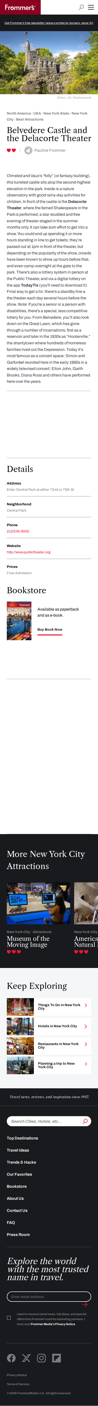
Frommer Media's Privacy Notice (53, 1324)
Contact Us (17, 1210)
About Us (15, 1198)
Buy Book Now (49, 629)
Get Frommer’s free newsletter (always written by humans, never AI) (49, 22)
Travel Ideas (18, 1150)
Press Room (18, 1234)
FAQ (11, 1222)
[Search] (84, 1120)
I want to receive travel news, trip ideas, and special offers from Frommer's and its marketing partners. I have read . (51, 1319)
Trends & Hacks (21, 1162)
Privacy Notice (17, 1375)
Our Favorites (19, 1174)
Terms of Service (18, 1384)
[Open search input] (81, 7)
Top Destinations (22, 1138)
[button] (91, 7)
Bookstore (17, 1186)
